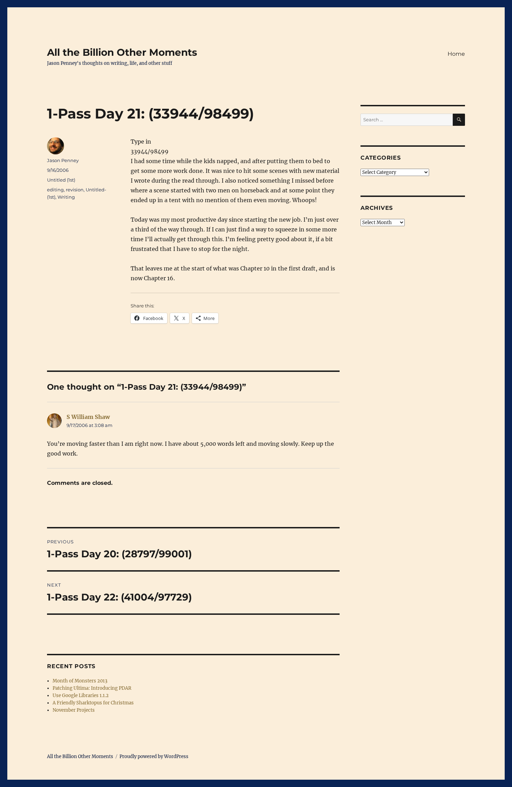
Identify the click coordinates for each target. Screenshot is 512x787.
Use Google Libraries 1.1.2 (81, 695)
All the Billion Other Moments (122, 52)
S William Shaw (88, 416)
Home (456, 54)
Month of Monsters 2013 (80, 681)
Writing (66, 197)
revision (75, 189)
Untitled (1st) (61, 180)
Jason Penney (63, 160)
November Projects (74, 710)
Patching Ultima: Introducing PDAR (92, 688)
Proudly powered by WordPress (153, 756)
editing (55, 189)
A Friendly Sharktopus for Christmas (93, 703)
